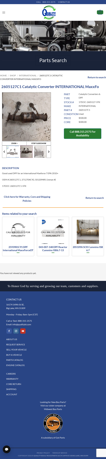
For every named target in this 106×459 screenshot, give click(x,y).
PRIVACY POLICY (43, 453)
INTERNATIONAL (27, 75)
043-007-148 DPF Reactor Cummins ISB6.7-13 (53, 248)
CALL (45, 2)
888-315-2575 (25, 320)
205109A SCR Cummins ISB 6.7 (88, 248)
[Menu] (3, 12)
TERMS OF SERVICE (59, 453)
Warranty (12, 378)
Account (11, 394)
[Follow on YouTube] (23, 331)
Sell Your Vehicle (16, 349)
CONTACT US (64, 2)
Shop (13, 75)
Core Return (13, 384)
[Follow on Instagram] (16, 331)
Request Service (15, 344)
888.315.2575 (83, 131)
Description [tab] (10, 168)
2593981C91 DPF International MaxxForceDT (18, 248)
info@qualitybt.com (21, 324)
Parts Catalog (14, 360)
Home (3, 75)
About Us (11, 339)
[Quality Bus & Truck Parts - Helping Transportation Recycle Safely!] (49, 12)
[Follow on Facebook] (9, 331)
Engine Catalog (15, 365)
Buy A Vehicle (14, 354)
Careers (11, 373)
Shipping (11, 389)
